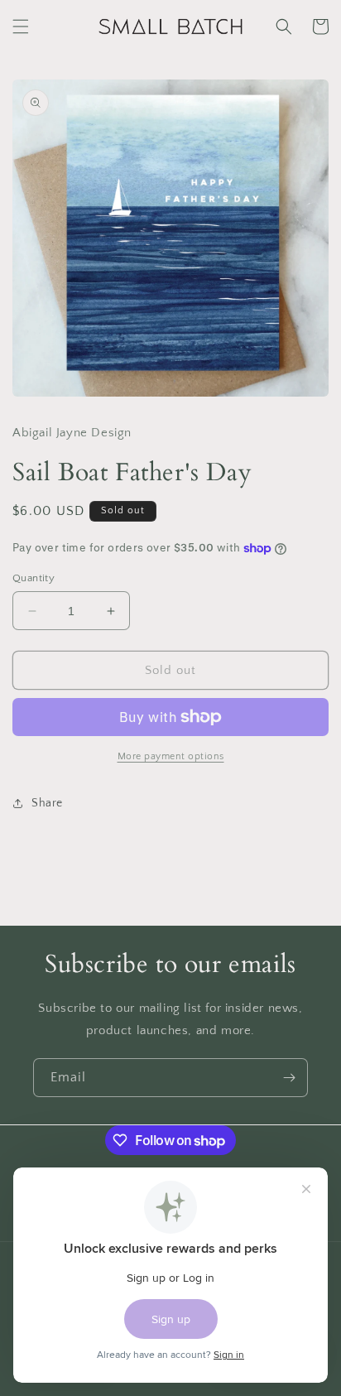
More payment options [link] (171, 756)
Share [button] (47, 803)
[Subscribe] (289, 1077)
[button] (20, 26)
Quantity (33, 578)
